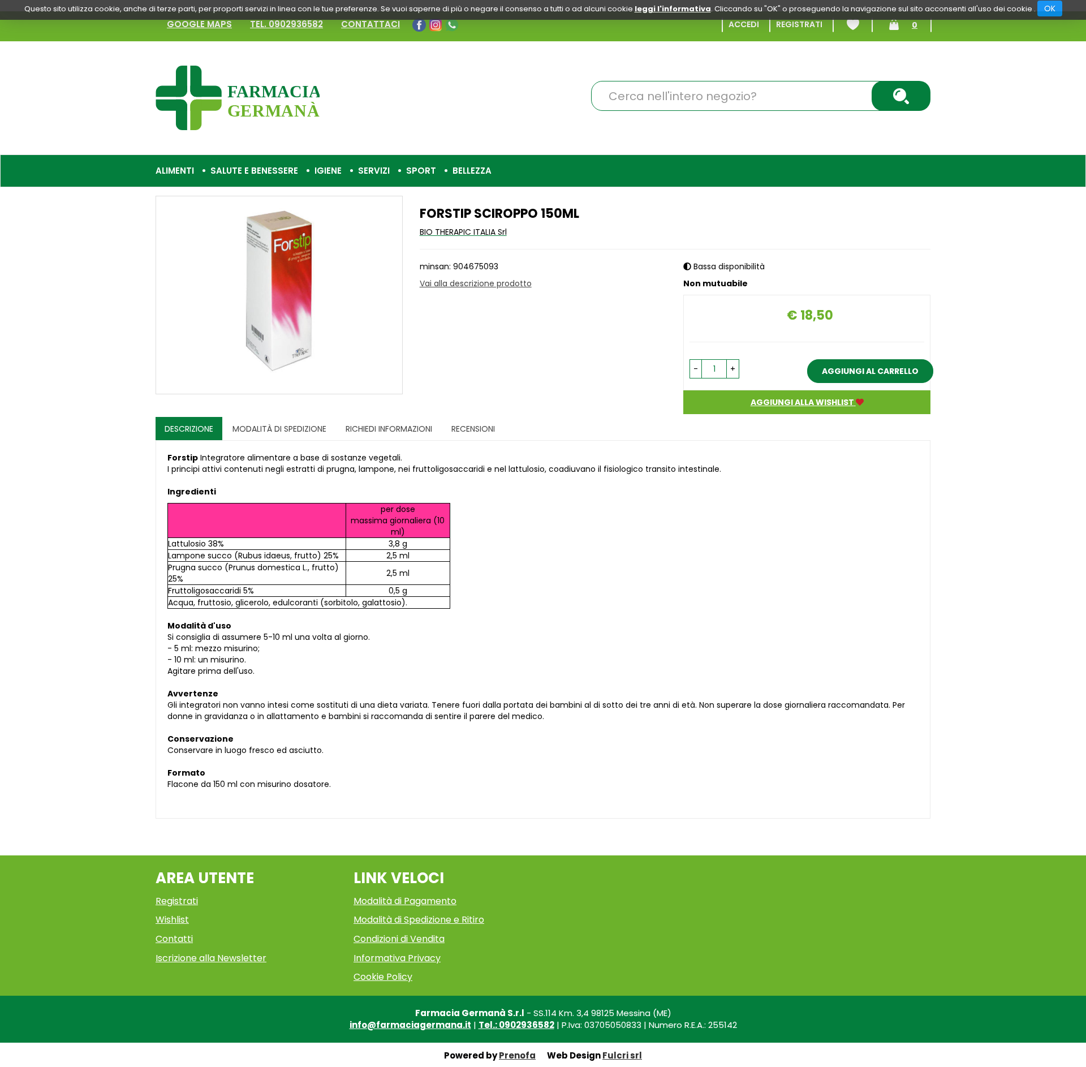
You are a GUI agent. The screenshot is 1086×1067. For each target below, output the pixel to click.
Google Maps (199, 24)
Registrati (799, 24)
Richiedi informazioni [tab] (389, 428)
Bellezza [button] (472, 171)
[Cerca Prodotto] (901, 96)
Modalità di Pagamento (405, 900)
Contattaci (370, 24)
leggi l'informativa (673, 8)
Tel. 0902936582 (286, 24)
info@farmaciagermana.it (410, 1025)
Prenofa (517, 1055)
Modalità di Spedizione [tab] (279, 428)
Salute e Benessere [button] (254, 171)
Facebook (420, 25)
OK (1049, 8)
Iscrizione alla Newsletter (211, 958)
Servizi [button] (374, 171)
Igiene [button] (328, 171)
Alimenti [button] (175, 171)
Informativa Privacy (397, 958)
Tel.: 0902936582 (516, 1025)
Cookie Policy (383, 976)
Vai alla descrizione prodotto (476, 283)
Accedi (744, 24)
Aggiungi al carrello (870, 371)
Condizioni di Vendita (399, 938)
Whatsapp (453, 25)
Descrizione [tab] (189, 428)
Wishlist (853, 24)
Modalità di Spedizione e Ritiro (419, 919)
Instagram (437, 25)
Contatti (174, 938)
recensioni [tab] (473, 428)
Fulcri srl (622, 1055)
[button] (695, 368)
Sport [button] (421, 171)
